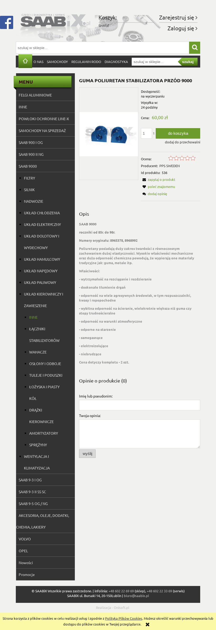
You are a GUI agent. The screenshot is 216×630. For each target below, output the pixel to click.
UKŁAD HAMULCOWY (42, 259)
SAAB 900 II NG (31, 154)
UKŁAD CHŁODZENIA (42, 212)
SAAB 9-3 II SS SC (32, 491)
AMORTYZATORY (43, 433)
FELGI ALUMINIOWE (35, 95)
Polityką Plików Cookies (123, 618)
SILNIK (29, 189)
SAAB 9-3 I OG (30, 479)
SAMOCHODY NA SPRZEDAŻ (42, 130)
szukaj (188, 62)
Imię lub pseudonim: (95, 396)
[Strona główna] (55, 23)
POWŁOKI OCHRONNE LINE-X (44, 118)
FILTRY (29, 178)
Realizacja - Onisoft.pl (112, 607)
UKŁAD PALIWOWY (40, 282)
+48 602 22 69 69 (121, 591)
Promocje (27, 574)
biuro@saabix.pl (136, 595)
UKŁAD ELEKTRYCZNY (42, 224)
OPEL (23, 550)
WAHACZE (38, 352)
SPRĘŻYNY (38, 444)
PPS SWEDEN (169, 165)
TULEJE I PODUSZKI (45, 375)
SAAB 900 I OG (31, 142)
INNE (23, 106)
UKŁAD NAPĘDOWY (40, 270)
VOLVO (25, 538)
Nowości (26, 562)
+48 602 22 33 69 (159, 591)
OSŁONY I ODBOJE (45, 363)
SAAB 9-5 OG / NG (33, 503)
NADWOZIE (33, 201)
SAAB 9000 (28, 166)
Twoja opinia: (90, 415)
